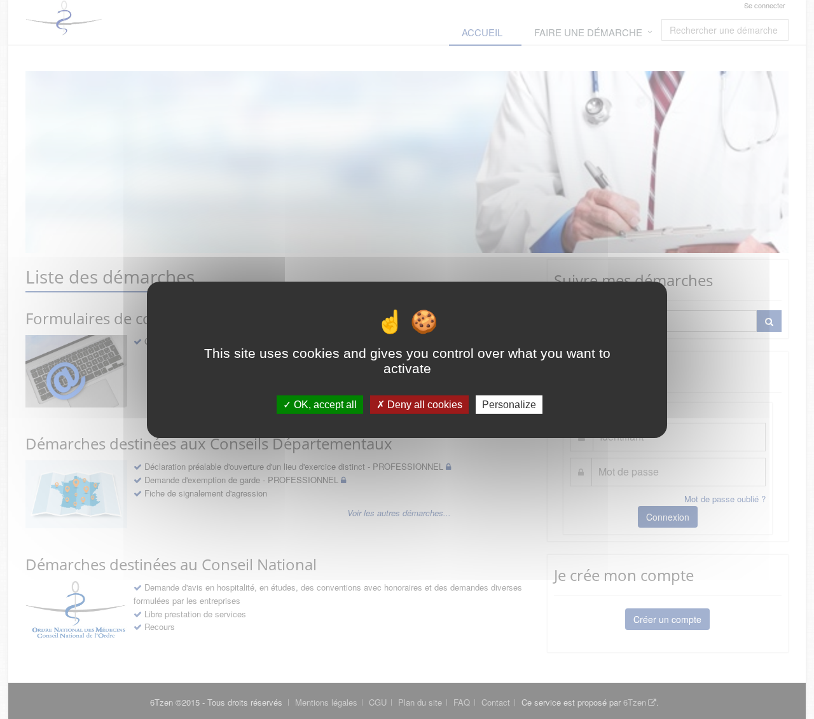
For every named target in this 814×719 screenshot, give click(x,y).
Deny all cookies (423, 404)
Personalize (509, 404)
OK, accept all (324, 404)
